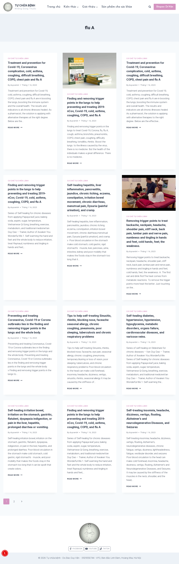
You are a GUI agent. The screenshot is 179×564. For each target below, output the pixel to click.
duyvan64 (14, 85)
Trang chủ (53, 6)
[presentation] (89, 70)
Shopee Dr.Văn (164, 7)
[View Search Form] (149, 6)
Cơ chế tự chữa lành (18, 58)
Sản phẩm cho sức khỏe (116, 6)
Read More (15, 127)
